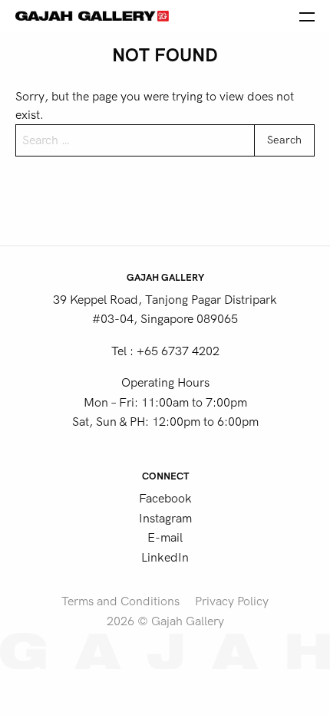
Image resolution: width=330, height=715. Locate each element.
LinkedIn (165, 558)
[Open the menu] (307, 15)
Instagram (165, 519)
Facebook (165, 499)
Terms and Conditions (120, 601)
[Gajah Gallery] (92, 15)
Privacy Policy (232, 601)
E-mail (165, 538)
